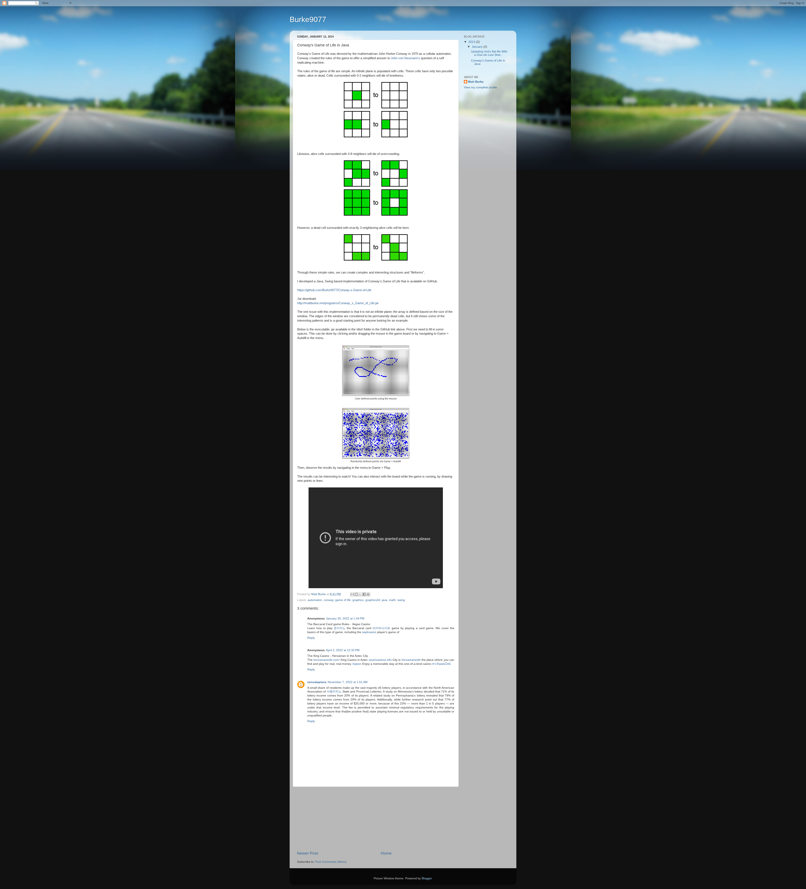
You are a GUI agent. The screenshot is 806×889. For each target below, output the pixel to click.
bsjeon (357, 663)
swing (401, 600)
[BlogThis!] (356, 594)
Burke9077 (308, 19)
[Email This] (352, 594)
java (384, 600)
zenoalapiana (316, 682)
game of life (343, 600)
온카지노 (339, 628)
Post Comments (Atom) (330, 861)
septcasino (369, 632)
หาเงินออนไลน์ (441, 663)
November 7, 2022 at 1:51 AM (348, 682)
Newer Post (307, 853)
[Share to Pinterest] (368, 594)
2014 (472, 41)
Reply (311, 637)
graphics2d (372, 600)
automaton (315, 600)
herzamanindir (411, 659)
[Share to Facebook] (364, 594)
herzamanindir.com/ (326, 659)
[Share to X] (360, 594)
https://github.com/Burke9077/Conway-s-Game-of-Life (334, 290)
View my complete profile (480, 87)
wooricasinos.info (380, 659)
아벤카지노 (334, 691)
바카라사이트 (381, 628)
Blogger (427, 878)
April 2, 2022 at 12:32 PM (343, 650)
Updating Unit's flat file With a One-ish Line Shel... (489, 53)
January (477, 46)
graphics (358, 600)
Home (386, 853)
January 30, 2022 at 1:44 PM (345, 618)
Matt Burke (476, 81)
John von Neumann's (405, 58)
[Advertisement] (375, 818)
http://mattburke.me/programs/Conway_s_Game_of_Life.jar (338, 303)
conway (329, 600)
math (392, 600)
